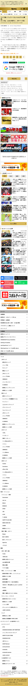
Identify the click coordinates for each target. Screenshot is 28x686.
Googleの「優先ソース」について (13, 72)
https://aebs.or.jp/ (4, 675)
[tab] (4, 11)
